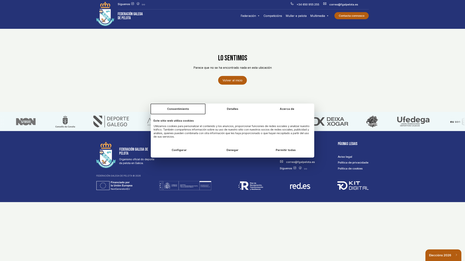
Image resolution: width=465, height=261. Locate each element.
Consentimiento (178, 109)
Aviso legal (345, 156)
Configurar (179, 150)
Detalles (232, 109)
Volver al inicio (232, 80)
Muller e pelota (296, 16)
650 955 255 (311, 4)
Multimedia (317, 16)
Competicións (273, 16)
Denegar (232, 150)
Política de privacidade (353, 162)
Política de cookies (350, 168)
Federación (248, 16)
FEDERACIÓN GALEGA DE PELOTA (130, 16)
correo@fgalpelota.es (343, 4)
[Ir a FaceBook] (138, 4)
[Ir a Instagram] (132, 4)
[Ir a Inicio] (105, 25)
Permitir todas (286, 150)
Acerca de (287, 109)
